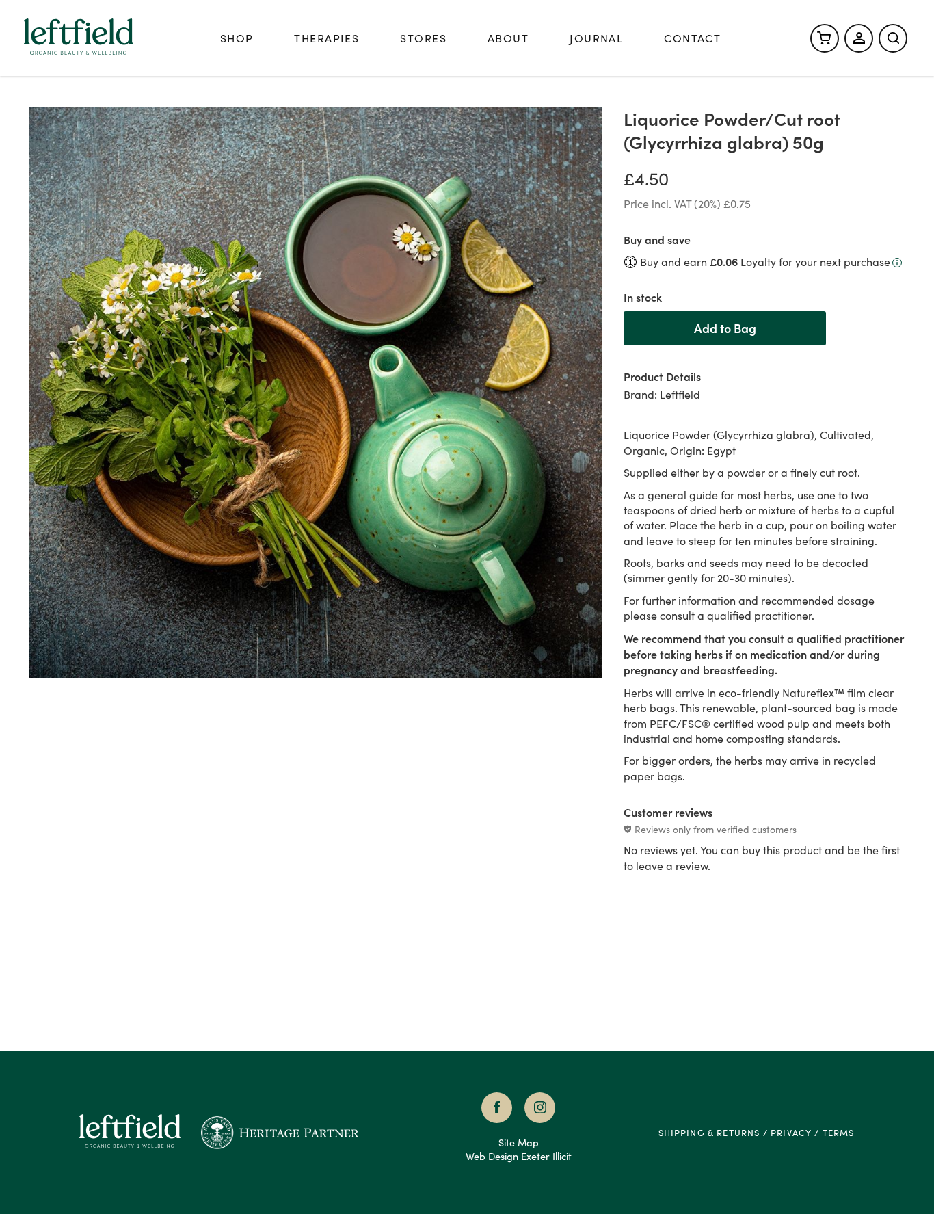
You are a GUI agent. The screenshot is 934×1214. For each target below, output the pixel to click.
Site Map (518, 1142)
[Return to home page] (139, 1132)
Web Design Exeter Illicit (519, 1156)
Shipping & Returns (709, 1132)
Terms (839, 1132)
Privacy (791, 1132)
